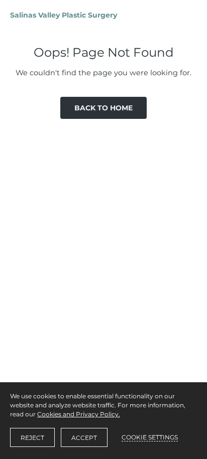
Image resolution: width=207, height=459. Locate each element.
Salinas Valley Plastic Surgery (63, 15)
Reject (32, 437)
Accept (84, 437)
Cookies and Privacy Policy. (78, 414)
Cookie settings (150, 437)
